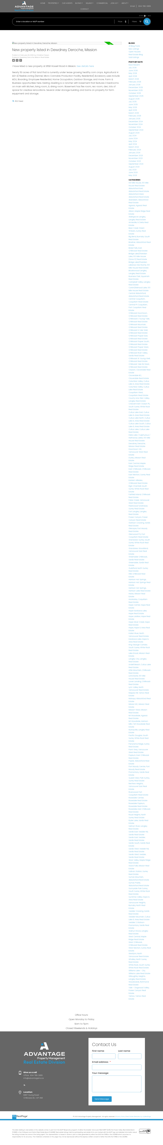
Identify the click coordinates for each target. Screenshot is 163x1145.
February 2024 (135, 149)
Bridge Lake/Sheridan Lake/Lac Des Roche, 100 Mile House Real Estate (139, 265)
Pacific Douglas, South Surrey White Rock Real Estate (138, 738)
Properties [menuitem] (52, 3)
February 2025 (135, 115)
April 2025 (133, 110)
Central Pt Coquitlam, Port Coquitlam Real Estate (138, 307)
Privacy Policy (120, 1116)
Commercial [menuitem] (102, 3)
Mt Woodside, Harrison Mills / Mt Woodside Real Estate (139, 724)
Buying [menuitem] (78, 3)
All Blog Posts (134, 46)
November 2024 (135, 124)
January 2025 (134, 118)
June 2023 (133, 172)
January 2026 (134, 84)
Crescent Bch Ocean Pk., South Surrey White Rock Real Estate (139, 406)
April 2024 (133, 144)
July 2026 (132, 67)
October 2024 (135, 127)
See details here (85, 66)
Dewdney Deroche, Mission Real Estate (34, 57)
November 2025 (136, 90)
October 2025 (135, 93)
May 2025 (133, 107)
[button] (24, 1085)
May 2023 (133, 175)
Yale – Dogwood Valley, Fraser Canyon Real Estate (139, 990)
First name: (98, 1050)
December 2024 (136, 121)
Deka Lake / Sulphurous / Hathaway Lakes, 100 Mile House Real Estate (139, 438)
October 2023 (135, 161)
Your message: (100, 1073)
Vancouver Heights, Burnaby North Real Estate (137, 905)
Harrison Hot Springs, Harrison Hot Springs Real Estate (139, 582)
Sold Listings (134, 57)
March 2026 (134, 79)
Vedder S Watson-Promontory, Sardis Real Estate (139, 925)
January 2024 (134, 152)
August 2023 (134, 167)
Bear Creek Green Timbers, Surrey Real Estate (137, 231)
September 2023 (136, 164)
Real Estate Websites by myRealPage (138, 1116)
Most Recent (134, 65)
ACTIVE (141, 16)
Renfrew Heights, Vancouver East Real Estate (138, 786)
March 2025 (134, 113)
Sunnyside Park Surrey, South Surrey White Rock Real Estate (139, 891)
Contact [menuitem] (85, 9)
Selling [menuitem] (89, 3)
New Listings (134, 49)
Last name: (124, 1050)
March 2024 (134, 147)
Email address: (100, 1062)
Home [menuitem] (42, 3)
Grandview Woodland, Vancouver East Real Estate (138, 551)
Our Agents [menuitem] (67, 3)
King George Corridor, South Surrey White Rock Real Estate (139, 647)
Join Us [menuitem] (114, 3)
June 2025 (133, 104)
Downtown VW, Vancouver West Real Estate (138, 452)
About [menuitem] (124, 3)
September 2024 (136, 130)
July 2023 (132, 169)
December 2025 (136, 87)
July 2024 (132, 135)
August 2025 (134, 99)
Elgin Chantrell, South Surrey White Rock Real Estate (138, 489)
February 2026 (135, 81)
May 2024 (133, 141)
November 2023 (135, 158)
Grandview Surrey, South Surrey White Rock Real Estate (139, 543)
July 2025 (132, 101)
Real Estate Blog (136, 54)
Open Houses (135, 51)
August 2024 (134, 133)
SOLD (149, 16)
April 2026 (133, 76)
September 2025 (136, 96)
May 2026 (133, 73)
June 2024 (133, 138)
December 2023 (136, 155)
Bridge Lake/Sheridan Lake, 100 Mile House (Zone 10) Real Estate (138, 256)
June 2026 (133, 70)
